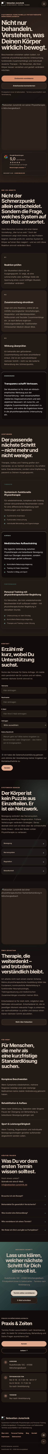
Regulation (8, 861)
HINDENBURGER (20, 173)
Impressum (5, 1436)
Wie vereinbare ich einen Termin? (16, 1221)
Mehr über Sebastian (24, 1022)
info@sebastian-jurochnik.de (14, 1185)
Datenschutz (16, 1436)
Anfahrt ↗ (24, 1350)
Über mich (5, 1433)
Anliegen (4, 721)
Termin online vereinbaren (24, 1293)
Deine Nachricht (7, 732)
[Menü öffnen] (44, 3)
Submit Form (7, 768)
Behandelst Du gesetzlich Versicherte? (18, 1204)
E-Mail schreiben (24, 1300)
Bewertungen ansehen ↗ (18, 167)
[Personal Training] (24, 606)
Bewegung (8, 843)
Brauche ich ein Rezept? (12, 1196)
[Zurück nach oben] (43, 1441)
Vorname (4, 686)
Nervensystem (9, 852)
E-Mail (3, 709)
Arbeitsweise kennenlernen (24, 86)
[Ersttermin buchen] (43, 1435)
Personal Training (17, 1433)
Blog (27, 1433)
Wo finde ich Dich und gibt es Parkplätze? (19, 1230)
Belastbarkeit (9, 871)
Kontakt (24, 1344)
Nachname (5, 697)
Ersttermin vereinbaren (24, 78)
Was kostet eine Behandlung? (14, 1213)
